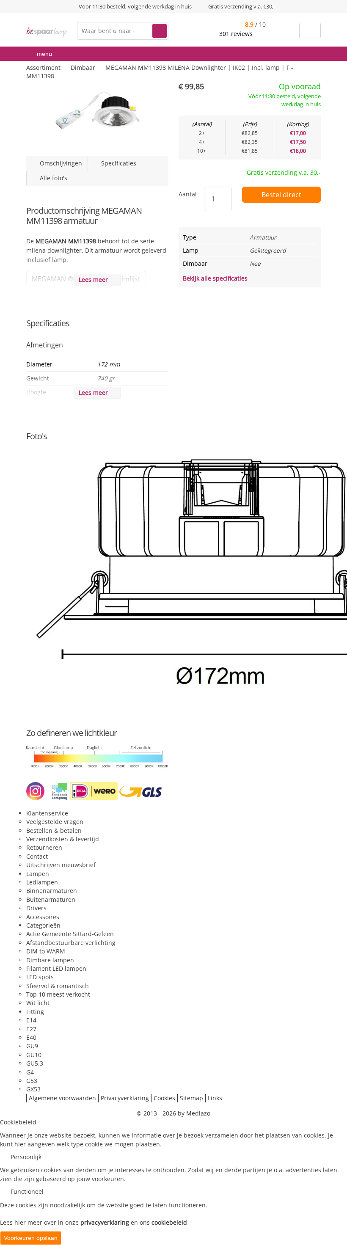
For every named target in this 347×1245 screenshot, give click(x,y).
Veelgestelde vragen (54, 822)
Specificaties (117, 163)
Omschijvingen (59, 163)
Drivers (36, 908)
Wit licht (38, 1003)
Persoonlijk (26, 1157)
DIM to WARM (45, 951)
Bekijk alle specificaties (216, 278)
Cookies (164, 1098)
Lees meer (95, 279)
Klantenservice (47, 813)
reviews (236, 34)
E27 (31, 1029)
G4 (30, 1072)
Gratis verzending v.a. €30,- (241, 6)
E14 (31, 1020)
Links (215, 1098)
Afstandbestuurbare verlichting (71, 943)
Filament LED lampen (56, 968)
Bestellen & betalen (54, 830)
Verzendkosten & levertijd (62, 839)
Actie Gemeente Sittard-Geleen (70, 934)
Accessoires (42, 917)
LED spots (40, 977)
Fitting (35, 1012)
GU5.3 (34, 1063)
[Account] (287, 31)
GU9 (32, 1046)
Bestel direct (281, 194)
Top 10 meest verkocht (58, 994)
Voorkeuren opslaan (31, 1237)
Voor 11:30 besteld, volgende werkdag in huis (135, 6)
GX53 (33, 1089)
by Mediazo (194, 1113)
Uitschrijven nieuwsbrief (61, 865)
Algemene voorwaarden (62, 1098)
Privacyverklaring (125, 1098)
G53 (31, 1081)
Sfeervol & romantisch (57, 986)
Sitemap (191, 1098)
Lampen (37, 874)
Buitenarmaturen (50, 899)
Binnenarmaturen (51, 891)
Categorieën (43, 925)
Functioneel (27, 1191)
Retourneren (44, 847)
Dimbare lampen (50, 960)
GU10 (33, 1055)
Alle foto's (51, 178)
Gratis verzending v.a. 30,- (284, 172)
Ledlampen (42, 882)
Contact (37, 856)
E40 (31, 1037)
